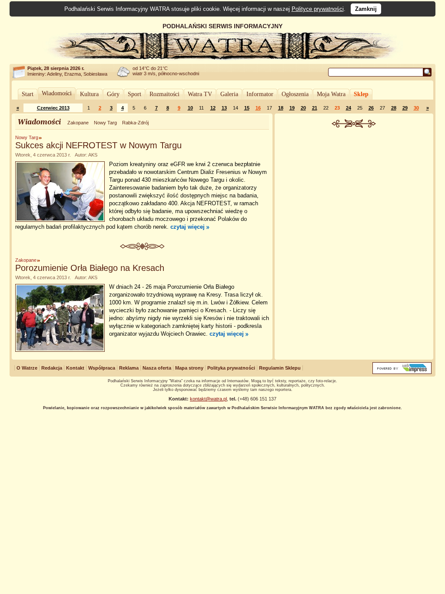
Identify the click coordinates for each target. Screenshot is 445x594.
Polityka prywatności (231, 367)
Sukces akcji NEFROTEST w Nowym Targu (98, 145)
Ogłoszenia (295, 94)
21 (314, 107)
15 (246, 107)
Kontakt (75, 367)
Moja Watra (331, 94)
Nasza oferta (157, 367)
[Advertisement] (354, 193)
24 (348, 107)
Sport (134, 94)
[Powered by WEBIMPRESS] (402, 372)
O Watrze (27, 367)
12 (213, 107)
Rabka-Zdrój (135, 122)
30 (416, 107)
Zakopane (78, 122)
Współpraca (101, 367)
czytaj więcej (187, 227)
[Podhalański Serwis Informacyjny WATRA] (222, 58)
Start (27, 94)
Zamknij (366, 9)
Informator (259, 94)
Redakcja (51, 367)
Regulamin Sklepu (280, 367)
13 (224, 107)
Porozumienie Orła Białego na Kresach (89, 268)
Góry (113, 94)
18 (280, 107)
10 (190, 107)
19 (292, 107)
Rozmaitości (164, 94)
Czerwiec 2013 (53, 107)
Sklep (361, 94)
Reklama (129, 367)
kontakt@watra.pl (208, 398)
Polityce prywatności (318, 9)
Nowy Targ (105, 122)
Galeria (229, 94)
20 (303, 107)
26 (371, 107)
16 (258, 107)
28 (393, 107)
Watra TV (200, 94)
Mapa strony (189, 367)
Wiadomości (57, 93)
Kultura (89, 94)
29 (405, 107)
